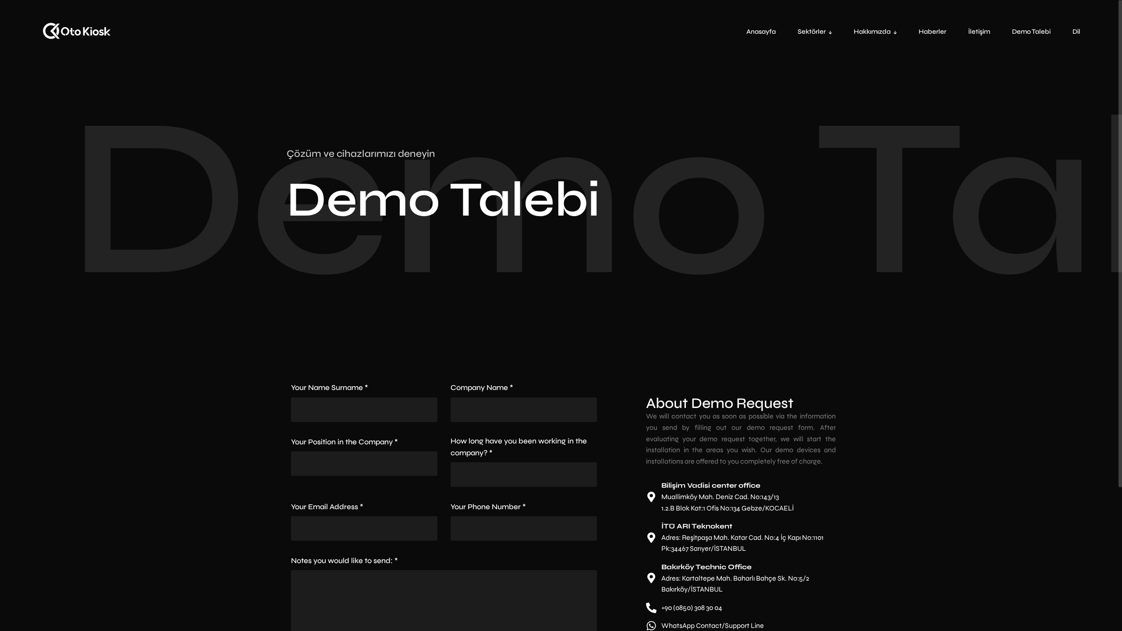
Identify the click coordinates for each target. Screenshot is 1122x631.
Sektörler (812, 31)
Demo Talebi (1031, 31)
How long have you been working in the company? (519, 446)
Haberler (932, 31)
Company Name (482, 387)
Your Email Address (327, 506)
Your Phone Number (488, 506)
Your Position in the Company (344, 442)
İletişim (979, 31)
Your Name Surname (329, 387)
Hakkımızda (872, 31)
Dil (1076, 31)
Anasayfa (761, 31)
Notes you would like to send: (344, 560)
